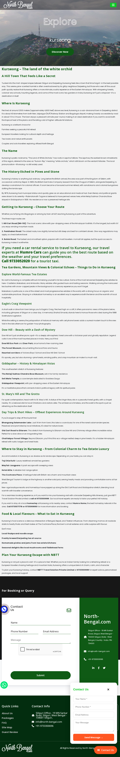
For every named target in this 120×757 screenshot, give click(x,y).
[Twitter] (104, 668)
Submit (41, 675)
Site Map (7, 727)
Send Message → (93, 737)
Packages (8, 718)
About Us (7, 713)
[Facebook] (99, 668)
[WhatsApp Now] (4, 684)
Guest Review (10, 732)
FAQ (4, 722)
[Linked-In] (93, 668)
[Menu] (113, 5)
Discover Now (60, 52)
